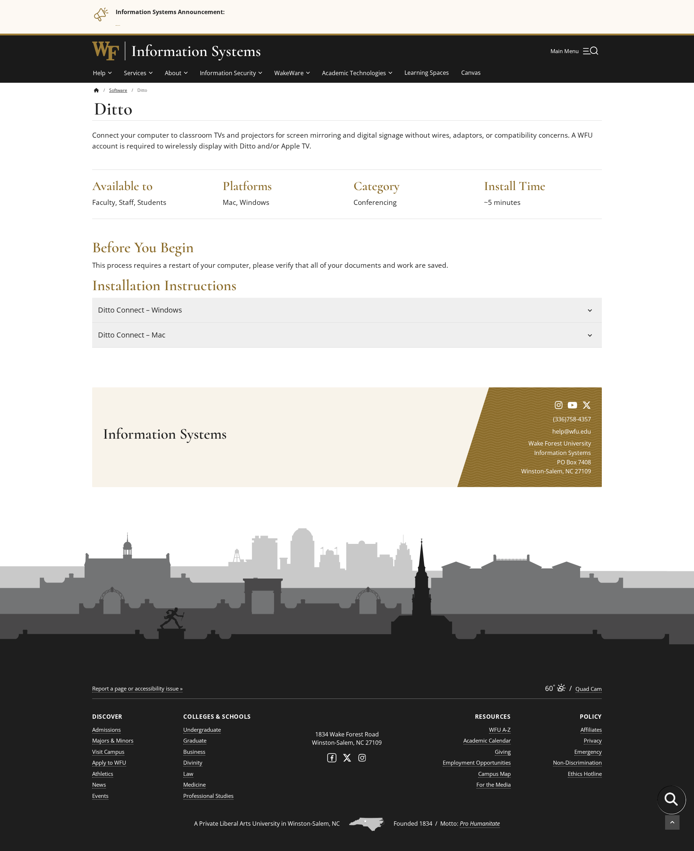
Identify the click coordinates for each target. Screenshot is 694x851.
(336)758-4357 (572, 419)
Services (135, 73)
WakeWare (289, 73)
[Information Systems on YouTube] (572, 405)
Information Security (228, 73)
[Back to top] (672, 822)
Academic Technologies (354, 73)
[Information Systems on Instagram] (558, 405)
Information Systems (196, 51)
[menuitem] (101, 90)
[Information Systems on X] (586, 405)
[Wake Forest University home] (105, 51)
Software (118, 90)
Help (99, 73)
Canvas (471, 73)
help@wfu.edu (571, 431)
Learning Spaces (426, 73)
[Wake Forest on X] (347, 759)
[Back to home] (96, 90)
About (173, 73)
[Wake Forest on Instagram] (362, 759)
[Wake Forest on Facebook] (332, 759)
